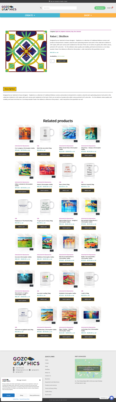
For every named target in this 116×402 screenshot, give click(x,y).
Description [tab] (10, 89)
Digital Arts (58, 31)
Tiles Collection (77, 31)
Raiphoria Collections (66, 31)
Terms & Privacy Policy (24, 399)
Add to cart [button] (43, 154)
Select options (22, 154)
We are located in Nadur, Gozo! (58, 1)
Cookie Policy (16, 399)
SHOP (87, 15)
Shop (72, 31)
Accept (8, 395)
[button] (40, 380)
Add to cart (62, 61)
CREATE (29, 15)
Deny (21, 395)
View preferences (34, 395)
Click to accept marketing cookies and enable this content (88, 368)
